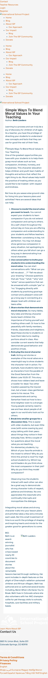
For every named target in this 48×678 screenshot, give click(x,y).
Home (9, 17)
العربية (9, 670)
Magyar (25, 670)
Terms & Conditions (12, 657)
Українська (20, 673)
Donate (9, 40)
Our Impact (11, 30)
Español (11, 673)
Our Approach (15, 27)
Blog (8, 21)
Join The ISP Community (21, 36)
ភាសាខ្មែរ (32, 670)
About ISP (10, 24)
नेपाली (37, 673)
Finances (5, 663)
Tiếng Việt (30, 673)
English (3, 666)
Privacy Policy (8, 660)
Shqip (3, 670)
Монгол (39, 670)
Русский (3, 673)
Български (16, 670)
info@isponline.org (9, 635)
